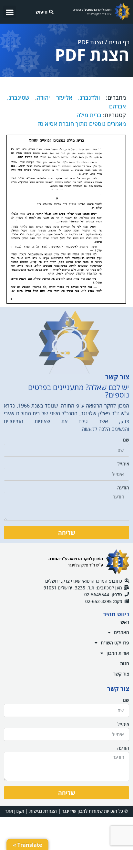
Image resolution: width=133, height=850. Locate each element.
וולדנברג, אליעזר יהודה (68, 97)
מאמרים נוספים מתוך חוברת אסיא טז (82, 124)
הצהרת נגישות (43, 811)
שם (126, 440)
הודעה (123, 488)
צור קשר (121, 674)
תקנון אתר (14, 811)
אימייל (123, 464)
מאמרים (121, 632)
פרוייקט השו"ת (115, 643)
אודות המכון (118, 653)
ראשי (124, 622)
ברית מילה (89, 115)
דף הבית (119, 42)
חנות (124, 663)
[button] (9, 12)
